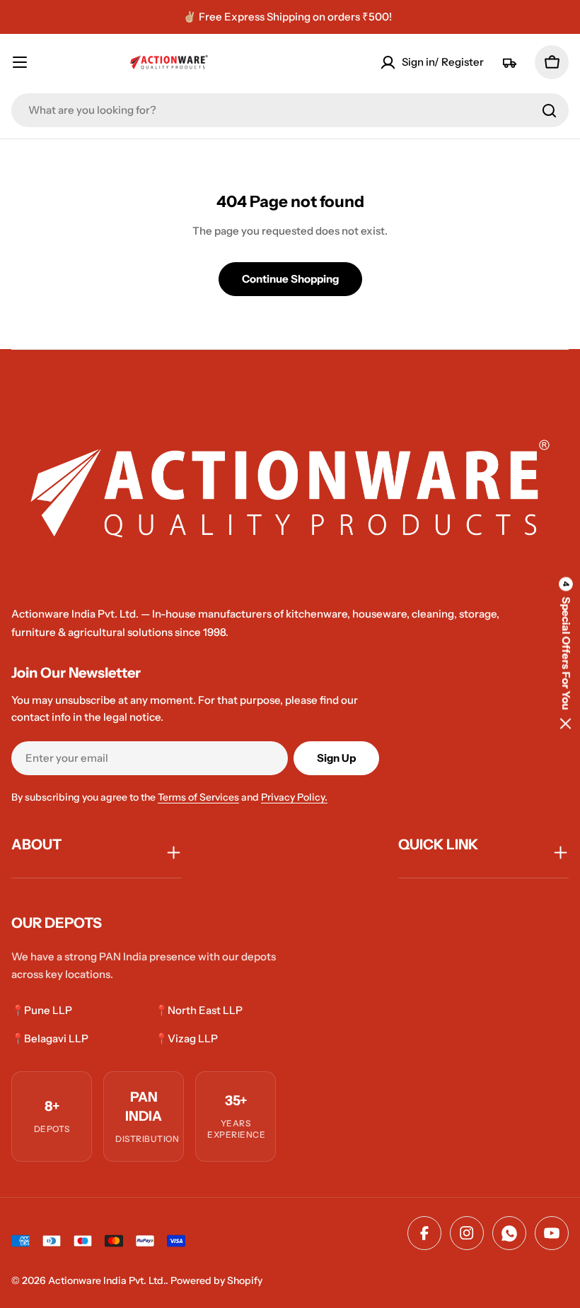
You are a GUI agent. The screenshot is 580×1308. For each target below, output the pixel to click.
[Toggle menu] (25, 62)
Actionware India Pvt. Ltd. (107, 1280)
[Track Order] (509, 62)
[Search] (549, 110)
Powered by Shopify (216, 1280)
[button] (566, 654)
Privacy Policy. (294, 797)
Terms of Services (198, 797)
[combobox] (290, 110)
